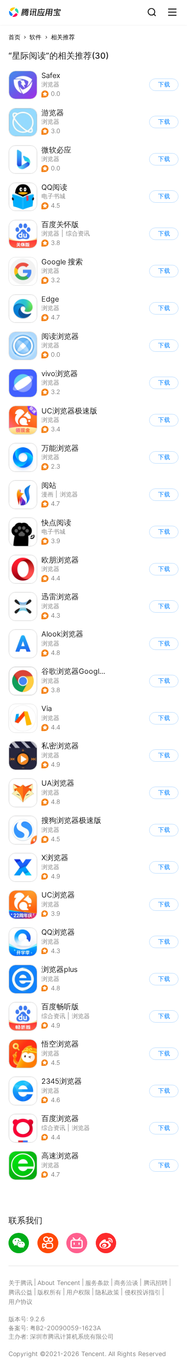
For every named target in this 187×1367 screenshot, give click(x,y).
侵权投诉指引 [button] (143, 1292)
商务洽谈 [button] (126, 1283)
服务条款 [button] (97, 1283)
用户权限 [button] (78, 1292)
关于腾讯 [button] (20, 1283)
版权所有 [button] (49, 1292)
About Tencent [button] (58, 1283)
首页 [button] (14, 37)
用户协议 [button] (20, 1301)
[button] (34, 12)
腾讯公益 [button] (20, 1292)
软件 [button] (35, 37)
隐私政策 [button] (107, 1292)
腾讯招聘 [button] (156, 1283)
